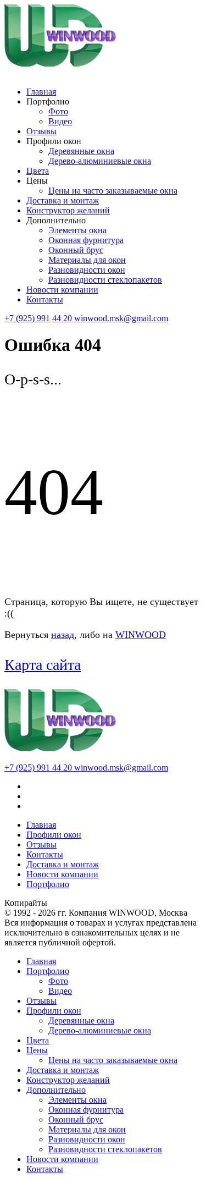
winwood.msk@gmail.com (121, 318)
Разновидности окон (86, 269)
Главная (41, 91)
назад (62, 634)
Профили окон (53, 834)
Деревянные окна (81, 151)
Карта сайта (42, 664)
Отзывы (41, 131)
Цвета (37, 170)
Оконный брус (75, 250)
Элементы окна (77, 230)
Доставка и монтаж (62, 200)
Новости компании (62, 289)
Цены (37, 1050)
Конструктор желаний (68, 210)
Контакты (44, 299)
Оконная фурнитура (86, 240)
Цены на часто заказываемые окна (112, 190)
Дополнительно (56, 1089)
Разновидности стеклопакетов (105, 279)
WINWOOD (140, 634)
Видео (60, 121)
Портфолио (47, 884)
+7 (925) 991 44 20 (39, 318)
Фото (58, 111)
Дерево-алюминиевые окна (99, 161)
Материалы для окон (87, 260)
